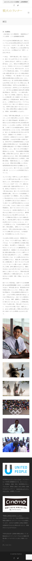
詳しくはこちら (7, 545)
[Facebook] (14, 5)
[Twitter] (18, 5)
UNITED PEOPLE (17, 554)
